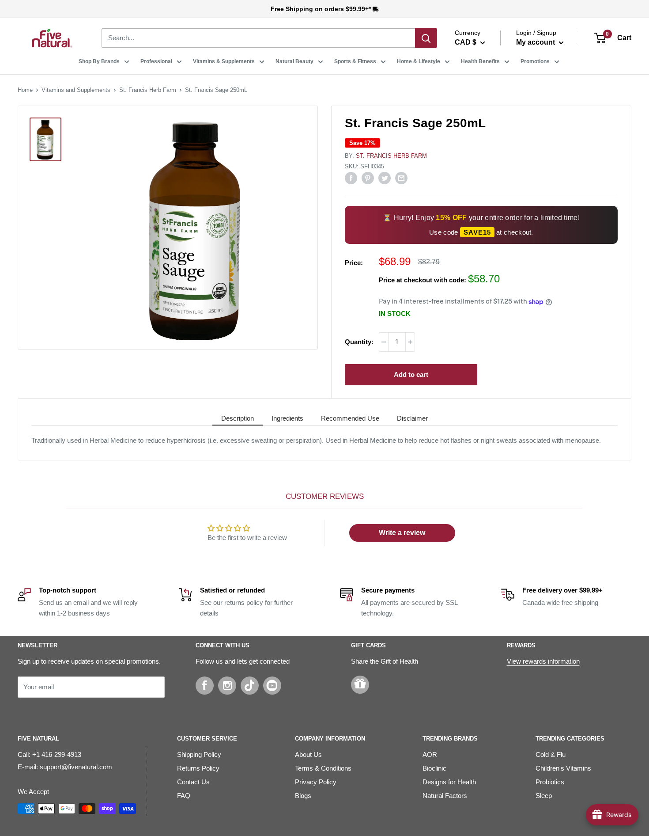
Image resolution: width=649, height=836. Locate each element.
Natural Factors (445, 795)
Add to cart (411, 374)
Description (237, 418)
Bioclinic (434, 768)
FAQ (183, 795)
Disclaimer (412, 418)
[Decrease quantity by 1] (383, 342)
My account (536, 42)
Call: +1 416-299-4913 (49, 754)
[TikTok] (250, 685)
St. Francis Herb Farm (147, 90)
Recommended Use (350, 418)
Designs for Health (449, 782)
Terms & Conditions (323, 768)
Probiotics (550, 782)
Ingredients (287, 418)
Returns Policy (198, 768)
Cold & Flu (551, 754)
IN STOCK (395, 313)
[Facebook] (205, 685)
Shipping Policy (199, 754)
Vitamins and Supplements (76, 90)
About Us (308, 754)
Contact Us (193, 782)
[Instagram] (227, 685)
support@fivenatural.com (76, 767)
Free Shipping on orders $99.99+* (322, 8)
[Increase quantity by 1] (410, 342)
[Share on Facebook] (351, 177)
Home (25, 90)
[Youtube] (272, 685)
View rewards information (543, 661)
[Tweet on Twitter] (384, 177)
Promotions (535, 61)
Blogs (303, 795)
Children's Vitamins (563, 768)
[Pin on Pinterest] (368, 177)
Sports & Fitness (355, 61)
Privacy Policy (315, 782)
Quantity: (359, 342)
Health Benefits (480, 61)
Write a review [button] (402, 532)
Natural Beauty (294, 61)
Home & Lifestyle (418, 61)
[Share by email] (401, 177)
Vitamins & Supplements (224, 61)
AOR (430, 754)
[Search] (426, 38)
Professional (156, 61)
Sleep (544, 795)
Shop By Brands (99, 61)
